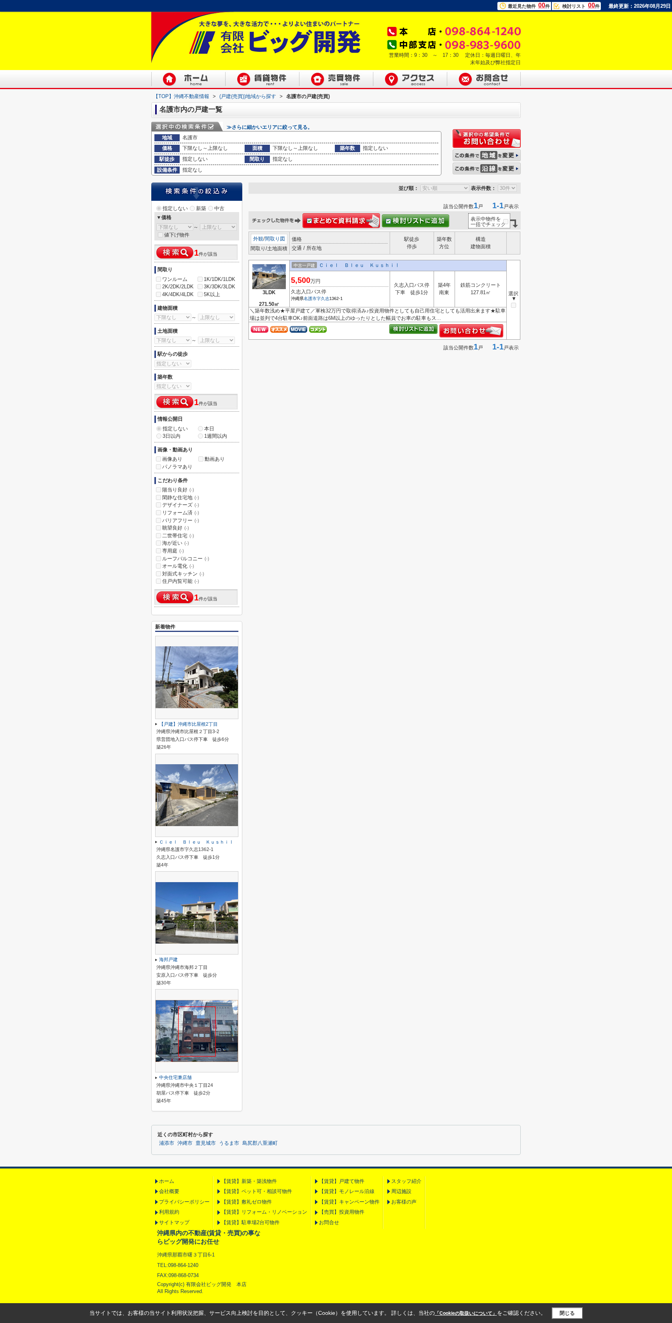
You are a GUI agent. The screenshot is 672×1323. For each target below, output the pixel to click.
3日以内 (171, 436)
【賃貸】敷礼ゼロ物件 (246, 1202)
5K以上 (212, 294)
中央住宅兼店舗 (175, 1077)
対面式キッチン (183, 574)
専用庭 (173, 551)
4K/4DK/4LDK (178, 294)
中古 (219, 208)
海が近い (175, 543)
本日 (209, 429)
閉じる (567, 1313)
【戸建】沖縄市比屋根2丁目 (188, 724)
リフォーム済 (180, 513)
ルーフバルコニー (185, 558)
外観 (258, 239)
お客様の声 (403, 1202)
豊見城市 (206, 1143)
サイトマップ (174, 1222)
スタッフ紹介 (406, 1181)
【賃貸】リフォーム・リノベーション (264, 1212)
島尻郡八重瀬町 (260, 1143)
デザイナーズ (180, 505)
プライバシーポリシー (184, 1202)
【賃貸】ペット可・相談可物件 (256, 1191)
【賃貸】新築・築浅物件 (249, 1181)
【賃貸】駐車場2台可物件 (250, 1222)
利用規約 (169, 1212)
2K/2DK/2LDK (178, 287)
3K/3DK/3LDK (219, 287)
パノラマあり (177, 467)
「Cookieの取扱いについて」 (466, 1313)
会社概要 (169, 1191)
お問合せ (329, 1222)
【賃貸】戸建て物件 (341, 1181)
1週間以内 (215, 436)
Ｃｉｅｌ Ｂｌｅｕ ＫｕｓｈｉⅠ (359, 265)
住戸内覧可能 (180, 581)
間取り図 (275, 239)
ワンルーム (174, 279)
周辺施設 (401, 1191)
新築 (201, 208)
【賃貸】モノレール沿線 (346, 1191)
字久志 (323, 298)
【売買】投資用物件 (341, 1212)
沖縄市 (184, 1143)
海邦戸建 (168, 959)
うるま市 (229, 1143)
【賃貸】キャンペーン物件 (349, 1202)
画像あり (172, 459)
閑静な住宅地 (180, 497)
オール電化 (178, 566)
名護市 (310, 298)
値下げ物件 (176, 235)
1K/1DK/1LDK (219, 279)
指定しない (175, 208)
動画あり (215, 459)
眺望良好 (175, 528)
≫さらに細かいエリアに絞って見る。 (270, 127)
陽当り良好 (178, 490)
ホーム (166, 1181)
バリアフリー (180, 520)
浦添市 (166, 1143)
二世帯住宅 (178, 536)
